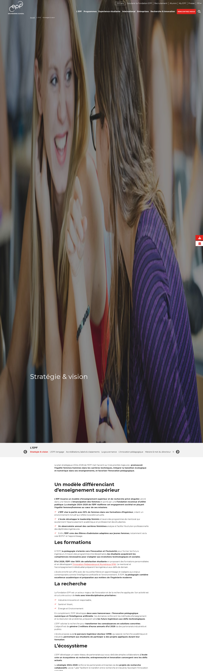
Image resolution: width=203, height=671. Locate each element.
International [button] (128, 11)
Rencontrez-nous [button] (186, 11)
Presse (191, 3)
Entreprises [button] (143, 11)
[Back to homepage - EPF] (16, 7)
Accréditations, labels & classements (83, 452)
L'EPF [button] (79, 11)
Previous (25, 452)
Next (178, 452)
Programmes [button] (90, 11)
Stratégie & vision (39, 452)
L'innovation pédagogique (131, 452)
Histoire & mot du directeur (158, 452)
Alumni (173, 3)
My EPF (182, 3)
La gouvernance (109, 452)
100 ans (120, 3)
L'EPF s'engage (57, 452)
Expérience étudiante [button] (109, 11)
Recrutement (160, 3)
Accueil (32, 17)
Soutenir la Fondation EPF (139, 3)
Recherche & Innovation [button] (163, 11)
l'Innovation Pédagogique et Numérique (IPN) (94, 564)
